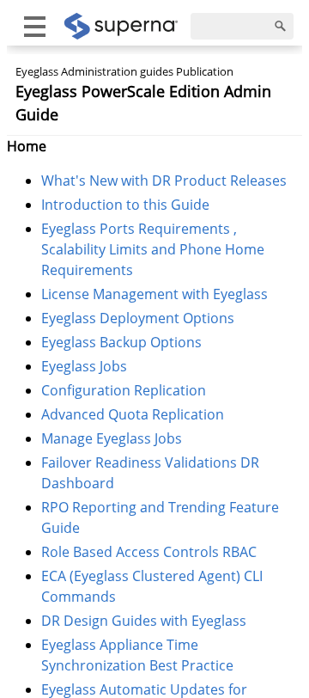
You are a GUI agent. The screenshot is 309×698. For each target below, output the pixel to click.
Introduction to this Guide (125, 204)
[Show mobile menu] (34, 26)
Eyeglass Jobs (84, 366)
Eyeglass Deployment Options (137, 318)
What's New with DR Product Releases (164, 180)
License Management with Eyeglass (154, 294)
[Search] (281, 27)
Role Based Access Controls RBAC (149, 551)
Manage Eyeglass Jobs (111, 438)
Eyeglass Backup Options (121, 342)
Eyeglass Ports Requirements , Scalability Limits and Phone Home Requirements (152, 249)
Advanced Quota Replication (132, 414)
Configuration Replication (123, 390)
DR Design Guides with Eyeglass (143, 620)
